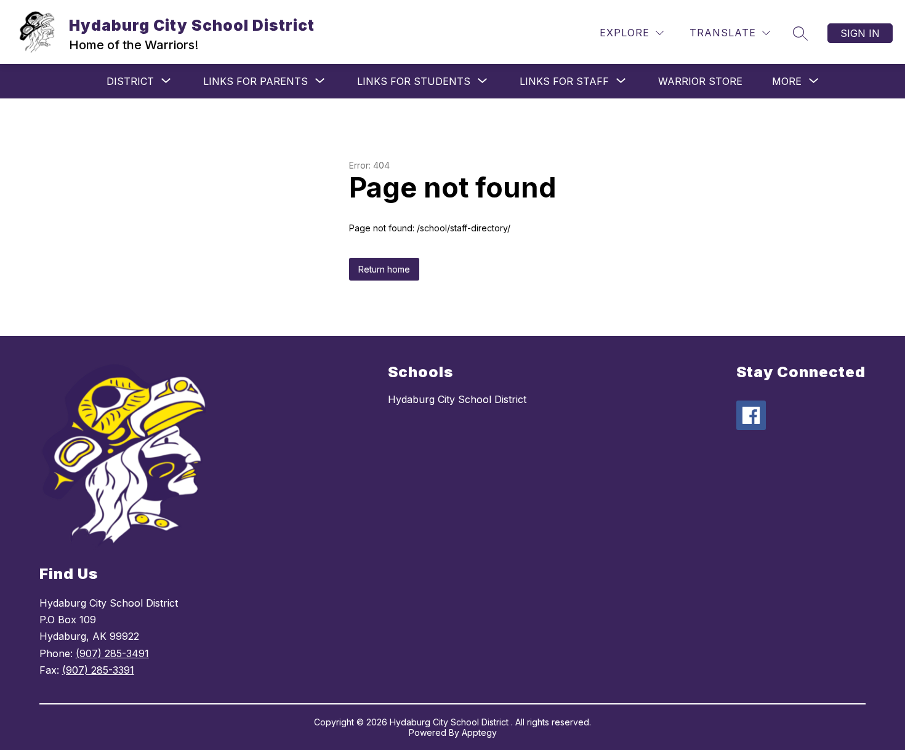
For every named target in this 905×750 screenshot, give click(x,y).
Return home (384, 269)
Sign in (860, 33)
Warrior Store (700, 81)
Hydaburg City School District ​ (458, 399)
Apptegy (479, 732)
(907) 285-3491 (112, 653)
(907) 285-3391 (98, 670)
